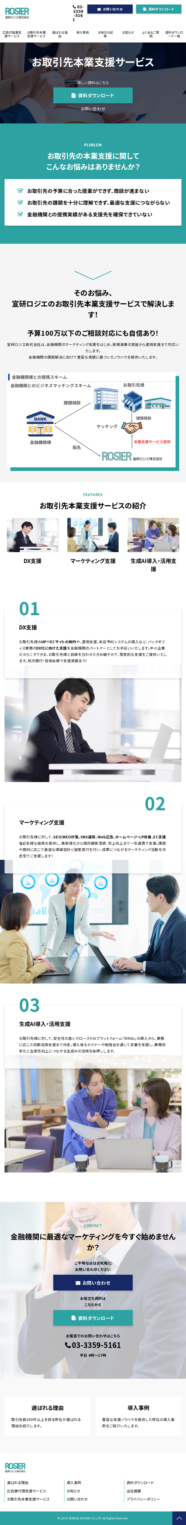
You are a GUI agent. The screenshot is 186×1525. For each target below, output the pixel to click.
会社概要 (134, 1491)
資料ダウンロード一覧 (174, 34)
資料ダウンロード (161, 9)
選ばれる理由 (60, 34)
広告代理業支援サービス (12, 34)
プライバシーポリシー (143, 1499)
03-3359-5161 (78, 13)
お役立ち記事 (105, 34)
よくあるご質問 (150, 34)
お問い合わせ (112, 9)
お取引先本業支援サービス (36, 34)
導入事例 (82, 32)
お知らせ (128, 32)
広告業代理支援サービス (26, 1491)
